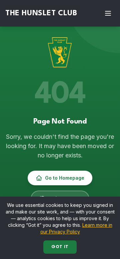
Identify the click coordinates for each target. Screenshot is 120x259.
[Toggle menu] (108, 13)
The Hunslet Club (41, 13)
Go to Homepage (64, 178)
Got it (59, 247)
